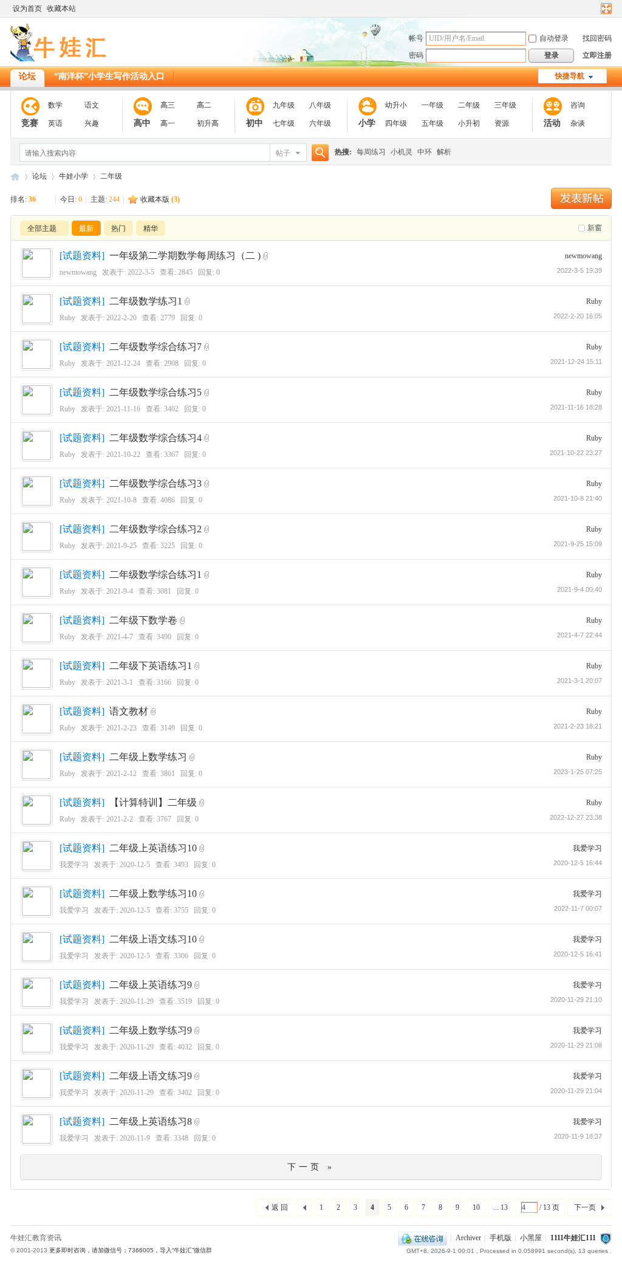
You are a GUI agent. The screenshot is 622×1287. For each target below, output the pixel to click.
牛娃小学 (73, 176)
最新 (86, 228)
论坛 (27, 76)
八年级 (320, 105)
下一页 (585, 1207)
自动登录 (554, 38)
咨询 (577, 105)
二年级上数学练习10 (153, 893)
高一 (167, 123)
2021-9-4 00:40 (579, 589)
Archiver (468, 1238)
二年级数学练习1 (145, 301)
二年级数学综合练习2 (155, 529)
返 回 (280, 1207)
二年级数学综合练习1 (155, 574)
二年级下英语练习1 (150, 666)
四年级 (396, 123)
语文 (91, 105)
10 (476, 1207)
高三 (167, 105)
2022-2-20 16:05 (577, 316)
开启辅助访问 (595, 8)
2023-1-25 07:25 (577, 771)
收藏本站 (61, 8)
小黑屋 (531, 1238)
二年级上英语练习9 (150, 985)
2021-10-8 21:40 (577, 498)
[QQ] (422, 1238)
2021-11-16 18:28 (576, 407)
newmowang (78, 272)
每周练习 (371, 152)
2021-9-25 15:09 (577, 543)
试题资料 (82, 255)
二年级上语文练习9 (150, 1076)
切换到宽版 (605, 8)
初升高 (208, 123)
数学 (55, 105)
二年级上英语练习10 (153, 848)
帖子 (283, 153)
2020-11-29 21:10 (576, 999)
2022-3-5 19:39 (579, 270)
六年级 (320, 123)
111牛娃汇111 (15, 176)
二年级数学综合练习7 (155, 346)
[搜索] (318, 153)
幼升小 (396, 105)
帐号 (416, 38)
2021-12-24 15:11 (576, 361)
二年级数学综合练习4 (155, 438)
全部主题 (41, 228)
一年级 (432, 105)
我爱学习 (74, 864)
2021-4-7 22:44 (579, 635)
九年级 (284, 105)
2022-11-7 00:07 (578, 908)
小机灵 (401, 152)
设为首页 (27, 8)
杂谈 (577, 123)
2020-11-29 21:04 (576, 1090)
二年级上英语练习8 (150, 1121)
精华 (150, 228)
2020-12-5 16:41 (577, 954)
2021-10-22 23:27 (576, 452)
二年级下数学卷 (143, 620)
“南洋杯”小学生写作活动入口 (109, 76)
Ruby (67, 318)
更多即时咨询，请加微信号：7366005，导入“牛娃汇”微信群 (130, 1250)
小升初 (469, 123)
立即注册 (597, 55)
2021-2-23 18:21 (577, 726)
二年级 (469, 105)
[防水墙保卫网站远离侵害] (606, 1238)
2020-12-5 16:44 (577, 863)
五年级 (432, 123)
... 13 (500, 1207)
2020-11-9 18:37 (578, 1136)
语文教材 (128, 711)
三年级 (505, 105)
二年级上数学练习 (148, 757)
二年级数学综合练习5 (155, 392)
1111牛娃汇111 (573, 1238)
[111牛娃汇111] (60, 59)
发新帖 (581, 198)
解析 (444, 152)
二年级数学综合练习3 (155, 483)
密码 (416, 55)
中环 (424, 152)
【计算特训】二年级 (153, 802)
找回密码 (597, 38)
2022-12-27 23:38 (576, 817)
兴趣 (91, 123)
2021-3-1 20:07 (579, 680)
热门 (118, 228)
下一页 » (311, 1167)
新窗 (594, 228)
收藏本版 (160, 199)
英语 (55, 123)
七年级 (284, 123)
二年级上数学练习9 (150, 1030)
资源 (501, 123)
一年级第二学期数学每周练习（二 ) (185, 255)
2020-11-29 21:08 (576, 1045)
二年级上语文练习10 (153, 939)
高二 (204, 105)
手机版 (500, 1238)
